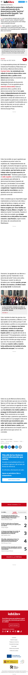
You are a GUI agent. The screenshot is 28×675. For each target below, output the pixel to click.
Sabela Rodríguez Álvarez (7, 551)
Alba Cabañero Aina (5, 535)
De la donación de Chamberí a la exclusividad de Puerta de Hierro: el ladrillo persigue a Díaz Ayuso (10, 516)
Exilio (21, 441)
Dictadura (16, 441)
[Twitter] (10, 631)
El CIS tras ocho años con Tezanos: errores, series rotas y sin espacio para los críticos (11, 524)
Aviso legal (14, 646)
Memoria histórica (5, 443)
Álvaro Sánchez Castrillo (6, 519)
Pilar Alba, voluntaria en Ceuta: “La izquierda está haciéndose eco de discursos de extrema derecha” (10, 540)
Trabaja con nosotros (14, 642)
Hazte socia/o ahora (14, 479)
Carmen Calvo (5, 71)
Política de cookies (14, 650)
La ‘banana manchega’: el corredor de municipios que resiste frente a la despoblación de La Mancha (10, 532)
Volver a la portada (14, 557)
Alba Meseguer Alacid (6, 543)
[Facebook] (5, 631)
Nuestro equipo (14, 639)
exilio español (6, 177)
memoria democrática (8, 86)
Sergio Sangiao (4, 527)
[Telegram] (13, 631)
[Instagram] (15, 631)
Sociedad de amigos (14, 644)
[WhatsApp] (3, 631)
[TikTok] (21, 631)
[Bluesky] (7, 631)
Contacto (14, 637)
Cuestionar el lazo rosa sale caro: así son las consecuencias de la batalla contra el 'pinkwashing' (11, 548)
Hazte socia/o (14, 625)
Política (2, 441)
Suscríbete (21, 1)
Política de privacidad (14, 648)
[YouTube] (18, 631)
